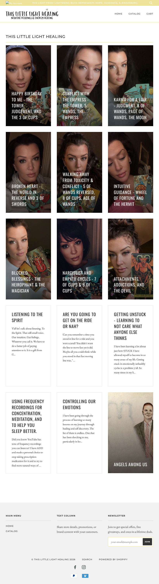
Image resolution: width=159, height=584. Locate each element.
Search (87, 559)
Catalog (134, 13)
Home (118, 13)
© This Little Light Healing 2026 (53, 559)
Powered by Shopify (113, 559)
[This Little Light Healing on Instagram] (84, 568)
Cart (150, 13)
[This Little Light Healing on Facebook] (75, 568)
